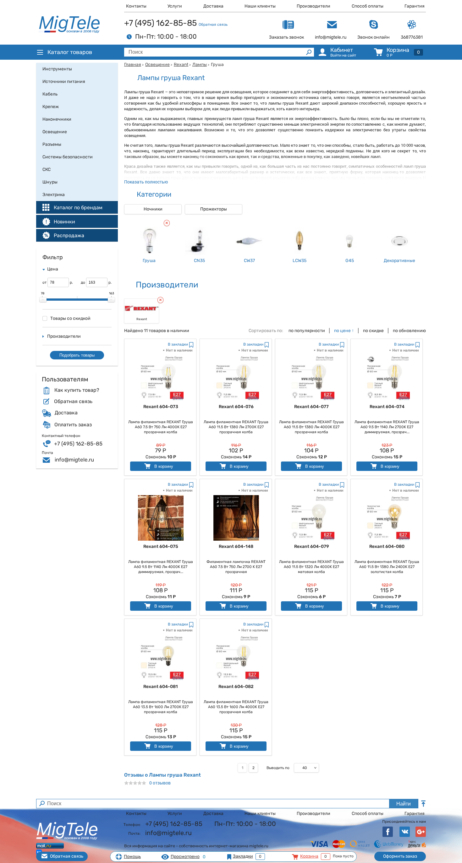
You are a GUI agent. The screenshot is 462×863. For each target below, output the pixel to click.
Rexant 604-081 (160, 686)
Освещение (157, 64)
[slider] (43, 300)
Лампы (199, 64)
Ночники (153, 209)
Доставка (213, 6)
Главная (132, 64)
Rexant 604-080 (386, 546)
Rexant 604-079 (311, 546)
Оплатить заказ (73, 424)
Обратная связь (213, 24)
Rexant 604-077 (311, 406)
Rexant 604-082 (236, 686)
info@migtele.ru (74, 459)
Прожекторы (213, 209)
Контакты (136, 6)
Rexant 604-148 (236, 546)
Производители (313, 6)
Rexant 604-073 (160, 406)
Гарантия (414, 6)
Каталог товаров (69, 52)
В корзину (163, 466)
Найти (403, 803)
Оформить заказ (400, 856)
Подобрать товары (77, 355)
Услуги (175, 6)
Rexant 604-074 (387, 406)
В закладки (178, 344)
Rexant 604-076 (236, 406)
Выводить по (278, 768)
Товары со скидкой (70, 318)
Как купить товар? (76, 390)
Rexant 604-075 (160, 546)
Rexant (181, 64)
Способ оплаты (367, 6)
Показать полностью (146, 182)
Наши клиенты (260, 6)
